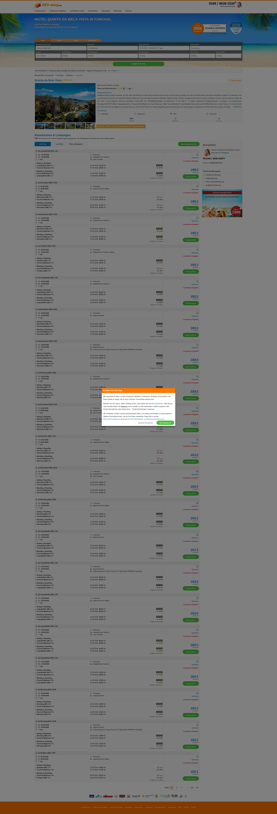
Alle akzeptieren (165, 423)
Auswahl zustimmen (145, 423)
